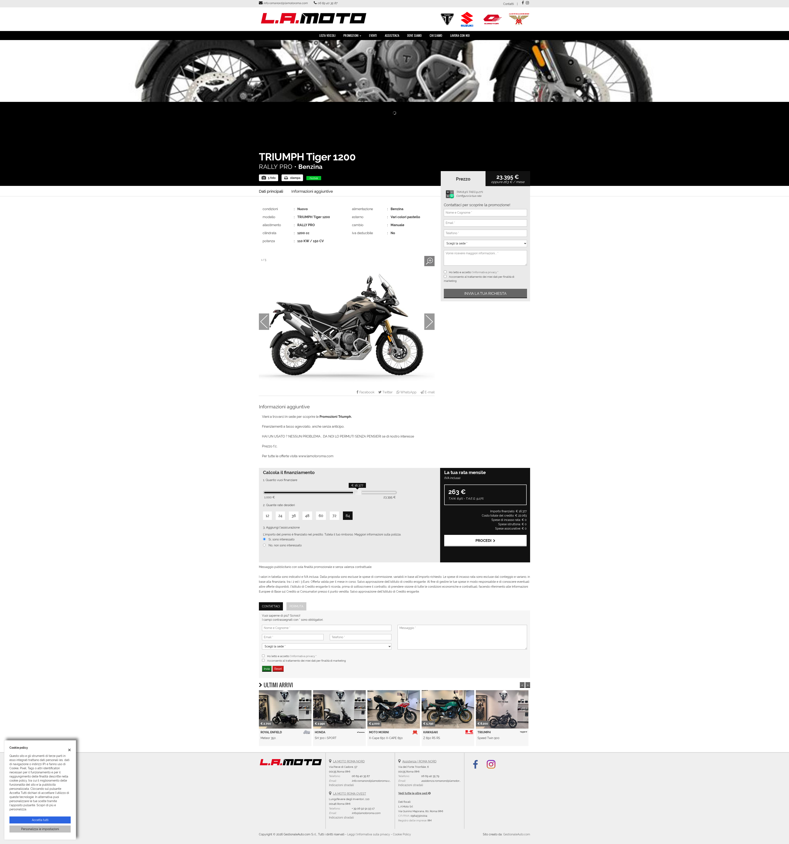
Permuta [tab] (296, 606)
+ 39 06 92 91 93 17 (363, 808)
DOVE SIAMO (414, 35)
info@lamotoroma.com (366, 813)
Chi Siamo (436, 35)
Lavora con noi (460, 35)
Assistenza (392, 35)
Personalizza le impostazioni (40, 829)
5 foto (272, 178)
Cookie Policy (402, 834)
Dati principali (271, 191)
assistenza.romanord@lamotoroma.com (446, 780)
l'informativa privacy (484, 272)
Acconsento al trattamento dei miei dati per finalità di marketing (306, 660)
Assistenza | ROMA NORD (419, 761)
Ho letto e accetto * (473, 272)
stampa (295, 178)
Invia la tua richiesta (485, 293)
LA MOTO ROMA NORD (349, 761)
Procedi (484, 540)
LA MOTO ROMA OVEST (349, 793)
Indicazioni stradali (341, 785)
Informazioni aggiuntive (312, 191)
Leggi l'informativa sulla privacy (368, 834)
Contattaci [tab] (271, 606)
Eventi (373, 35)
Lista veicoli (327, 35)
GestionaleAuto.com (516, 834)
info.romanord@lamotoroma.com (285, 3)
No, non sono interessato (285, 545)
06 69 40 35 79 (430, 776)
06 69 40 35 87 (327, 3)
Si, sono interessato (281, 539)
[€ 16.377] (357, 492)
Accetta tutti (40, 820)
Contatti (508, 4)
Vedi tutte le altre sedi (413, 793)
